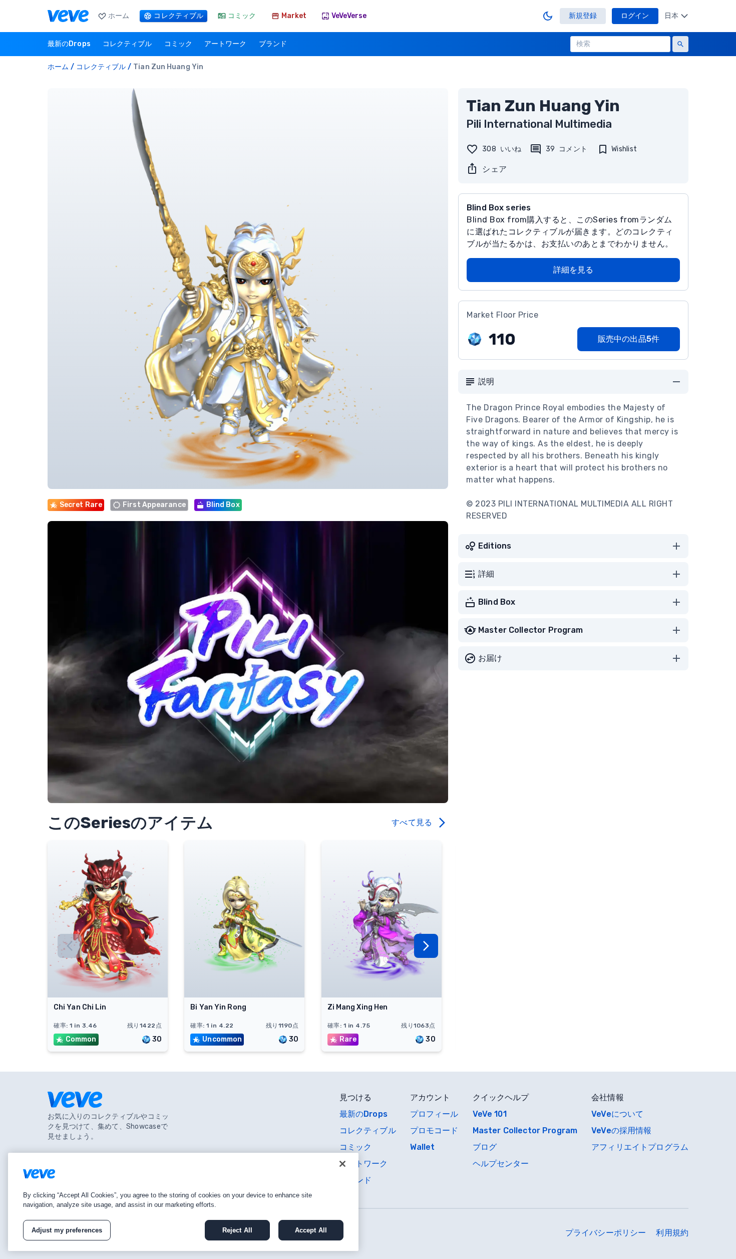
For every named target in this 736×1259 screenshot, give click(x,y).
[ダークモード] (548, 16)
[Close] (342, 1164)
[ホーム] (68, 16)
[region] (183, 1202)
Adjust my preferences (67, 1230)
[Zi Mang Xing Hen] (381, 994)
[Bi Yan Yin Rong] (244, 994)
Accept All (311, 1230)
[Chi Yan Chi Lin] (108, 994)
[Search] (680, 44)
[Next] (426, 946)
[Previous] (70, 946)
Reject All (237, 1230)
